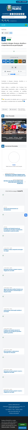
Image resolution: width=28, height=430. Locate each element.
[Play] (12, 67)
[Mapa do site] (21, 14)
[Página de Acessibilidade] (23, 14)
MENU (2, 25)
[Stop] (15, 67)
